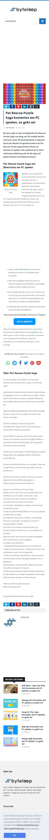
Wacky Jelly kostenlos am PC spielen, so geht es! (32, 741)
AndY (5, 335)
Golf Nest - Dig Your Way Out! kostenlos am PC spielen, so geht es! (33, 688)
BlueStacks (25, 269)
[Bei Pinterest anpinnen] (32, 363)
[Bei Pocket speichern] (38, 363)
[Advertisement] (24, 55)
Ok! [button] (14, 835)
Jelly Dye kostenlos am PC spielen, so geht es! (32, 727)
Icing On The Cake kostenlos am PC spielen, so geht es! (33, 715)
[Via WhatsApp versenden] (8, 363)
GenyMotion (34, 332)
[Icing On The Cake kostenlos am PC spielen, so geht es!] (11, 719)
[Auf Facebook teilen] (20, 363)
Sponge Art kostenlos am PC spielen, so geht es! (34, 701)
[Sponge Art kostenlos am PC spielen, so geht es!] (11, 707)
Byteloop (10, 128)
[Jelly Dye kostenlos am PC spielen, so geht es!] (11, 734)
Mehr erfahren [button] (32, 829)
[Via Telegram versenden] (14, 363)
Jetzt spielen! (24, 321)
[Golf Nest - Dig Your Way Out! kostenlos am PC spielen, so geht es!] (11, 692)
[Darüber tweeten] (26, 363)
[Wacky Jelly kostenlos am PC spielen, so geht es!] (11, 746)
